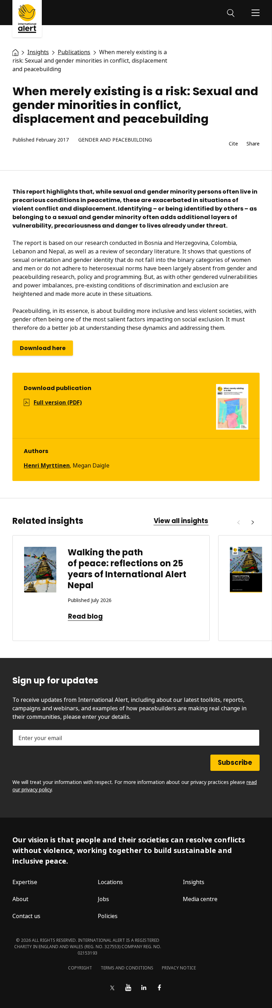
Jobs (103, 899)
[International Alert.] (15, 52)
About (20, 899)
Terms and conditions (127, 968)
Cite (233, 144)
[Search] (230, 12)
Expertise (24, 882)
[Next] (252, 522)
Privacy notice (179, 968)
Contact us (26, 916)
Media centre (200, 899)
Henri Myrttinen (47, 465)
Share (253, 144)
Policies (108, 916)
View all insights (181, 521)
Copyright (80, 968)
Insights (193, 882)
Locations (110, 882)
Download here (43, 348)
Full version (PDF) (58, 402)
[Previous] (238, 522)
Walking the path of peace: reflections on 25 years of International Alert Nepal (127, 568)
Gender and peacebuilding (115, 140)
